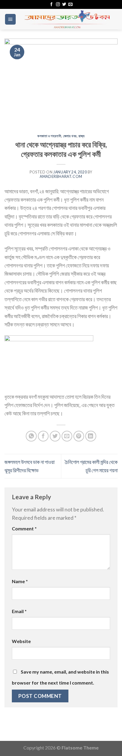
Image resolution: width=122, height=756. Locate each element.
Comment (24, 528)
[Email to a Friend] (67, 436)
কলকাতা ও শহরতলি (49, 136)
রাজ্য (81, 136)
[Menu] (10, 19)
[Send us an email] (70, 4)
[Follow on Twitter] (64, 4)
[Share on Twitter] (55, 436)
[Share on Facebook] (43, 436)
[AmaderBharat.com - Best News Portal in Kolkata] (67, 19)
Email (19, 611)
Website (21, 641)
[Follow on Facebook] (51, 4)
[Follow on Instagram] (58, 4)
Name (20, 581)
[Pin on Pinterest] (78, 436)
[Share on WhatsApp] (31, 436)
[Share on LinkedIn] (90, 436)
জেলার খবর (70, 136)
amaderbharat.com (61, 176)
